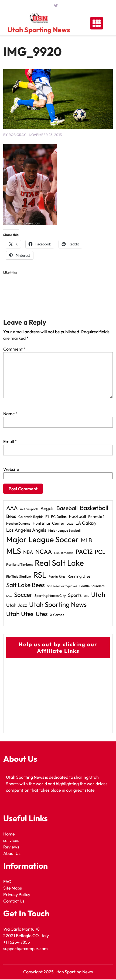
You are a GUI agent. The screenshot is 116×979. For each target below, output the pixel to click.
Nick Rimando (63, 553)
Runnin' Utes (57, 576)
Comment (14, 349)
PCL (100, 551)
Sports (75, 595)
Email (10, 441)
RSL (39, 575)
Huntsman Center (48, 523)
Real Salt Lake (59, 563)
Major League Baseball (64, 530)
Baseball (67, 507)
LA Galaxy (86, 523)
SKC (9, 596)
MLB (86, 540)
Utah (98, 594)
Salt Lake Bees (25, 585)
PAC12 (84, 551)
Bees (11, 516)
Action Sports (29, 509)
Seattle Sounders (91, 586)
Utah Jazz (16, 605)
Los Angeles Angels (26, 530)
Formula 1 (96, 516)
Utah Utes (19, 614)
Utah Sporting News (39, 29)
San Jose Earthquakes (62, 586)
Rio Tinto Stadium (18, 576)
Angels (47, 508)
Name (10, 413)
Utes (42, 614)
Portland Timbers (19, 564)
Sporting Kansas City (50, 595)
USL (86, 596)
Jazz (70, 523)
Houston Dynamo (18, 523)
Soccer (23, 594)
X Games (57, 614)
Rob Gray (17, 134)
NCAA (43, 551)
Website (11, 469)
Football (77, 516)
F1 (47, 516)
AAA (12, 508)
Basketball (94, 508)
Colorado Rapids (30, 516)
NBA (28, 552)
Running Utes (78, 576)
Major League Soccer (42, 539)
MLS (13, 551)
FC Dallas (59, 516)
